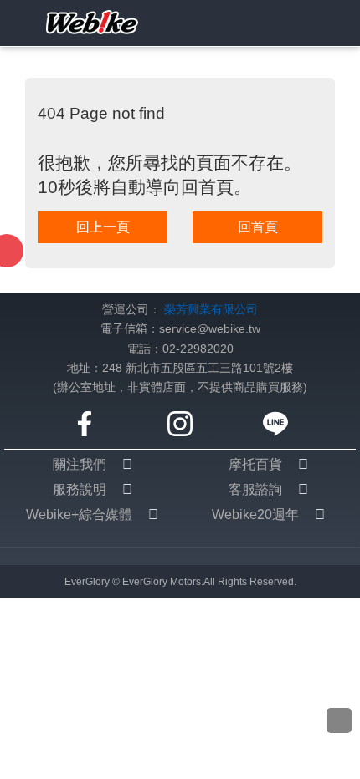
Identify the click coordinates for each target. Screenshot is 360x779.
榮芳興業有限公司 (211, 309)
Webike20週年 (255, 514)
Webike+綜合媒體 (79, 514)
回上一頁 (103, 227)
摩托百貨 (255, 464)
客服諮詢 (255, 489)
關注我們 (79, 464)
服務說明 (79, 489)
